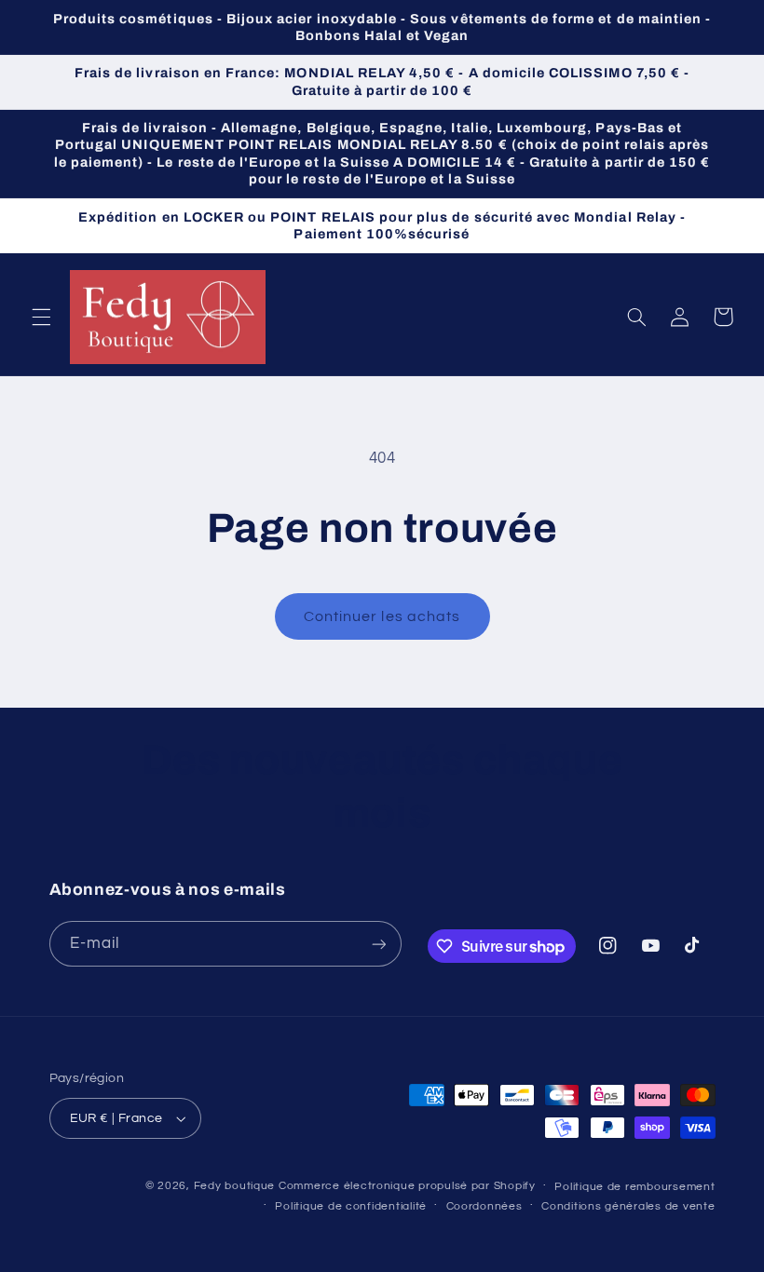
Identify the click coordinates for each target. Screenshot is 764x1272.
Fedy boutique (235, 1186)
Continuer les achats (382, 616)
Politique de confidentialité (351, 1206)
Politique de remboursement (634, 1187)
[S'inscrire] (378, 944)
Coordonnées (484, 1206)
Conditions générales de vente (628, 1206)
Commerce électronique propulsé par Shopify (407, 1186)
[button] (41, 316)
